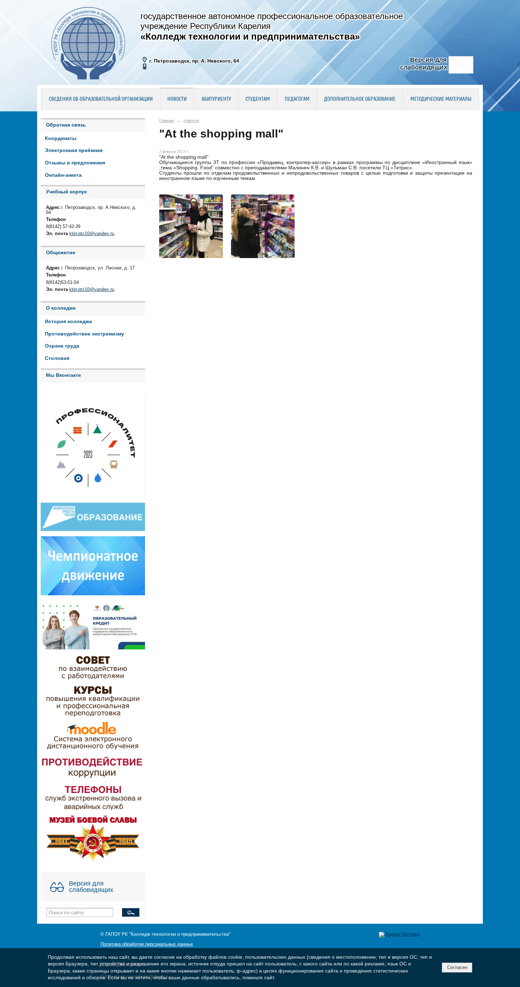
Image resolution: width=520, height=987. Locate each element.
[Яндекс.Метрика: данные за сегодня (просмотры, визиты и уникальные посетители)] (399, 935)
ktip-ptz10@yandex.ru (91, 233)
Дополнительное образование (359, 99)
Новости (177, 99)
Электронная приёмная (74, 150)
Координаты (60, 138)
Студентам (257, 99)
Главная (166, 120)
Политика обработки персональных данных (146, 944)
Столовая (57, 358)
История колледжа (68, 321)
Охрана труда (62, 346)
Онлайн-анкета (63, 175)
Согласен (457, 967)
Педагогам (297, 99)
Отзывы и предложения (75, 162)
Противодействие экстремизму (84, 334)
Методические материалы (441, 99)
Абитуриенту (216, 99)
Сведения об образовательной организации (101, 99)
